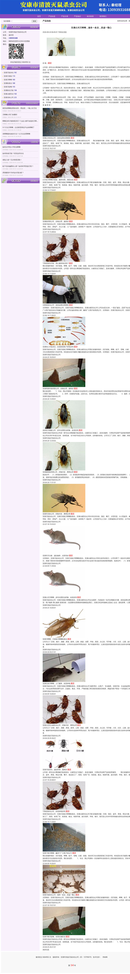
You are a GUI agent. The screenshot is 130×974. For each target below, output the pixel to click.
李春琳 (105, 957)
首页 (39, 16)
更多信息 (46, 950)
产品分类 (64, 16)
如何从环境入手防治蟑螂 (11, 147)
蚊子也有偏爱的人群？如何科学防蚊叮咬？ (18, 166)
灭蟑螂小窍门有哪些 (10, 114)
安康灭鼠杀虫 (9, 72)
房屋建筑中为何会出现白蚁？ (13, 172)
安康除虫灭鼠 (9, 90)
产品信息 (51, 16)
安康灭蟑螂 (8, 80)
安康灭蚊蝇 (8, 87)
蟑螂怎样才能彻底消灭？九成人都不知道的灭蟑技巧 (20, 121)
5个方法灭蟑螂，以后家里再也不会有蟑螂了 (18, 127)
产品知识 (77, 16)
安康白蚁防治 (9, 94)
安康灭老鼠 (8, 76)
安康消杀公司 (9, 97)
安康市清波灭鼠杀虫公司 (52, 146)
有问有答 (90, 16)
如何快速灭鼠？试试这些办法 (13, 153)
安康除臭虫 (8, 83)
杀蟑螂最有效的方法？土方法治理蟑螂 (16, 134)
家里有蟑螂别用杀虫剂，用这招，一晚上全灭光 (20, 108)
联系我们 (103, 16)
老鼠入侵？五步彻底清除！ (12, 160)
